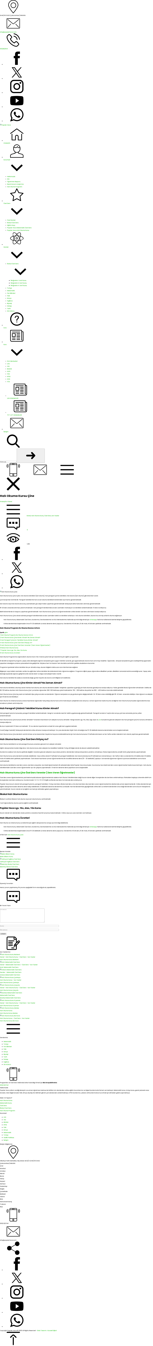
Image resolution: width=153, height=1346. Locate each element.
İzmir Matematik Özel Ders (9, 967)
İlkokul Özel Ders (5, 1108)
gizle (6, 632)
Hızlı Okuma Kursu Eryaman (9, 1006)
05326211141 (4, 49)
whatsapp (93, 620)
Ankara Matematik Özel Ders (10, 975)
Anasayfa (3, 501)
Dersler (2, 972)
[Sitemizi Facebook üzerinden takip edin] (17, 64)
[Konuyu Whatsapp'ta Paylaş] (17, 588)
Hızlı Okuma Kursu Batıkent (9, 960)
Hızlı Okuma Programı (7, 1111)
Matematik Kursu (6, 1103)
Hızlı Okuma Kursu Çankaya (9, 983)
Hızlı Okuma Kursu (37, 516)
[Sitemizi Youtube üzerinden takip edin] (17, 107)
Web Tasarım (41, 1331)
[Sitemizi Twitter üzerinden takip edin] (17, 79)
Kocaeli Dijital (52, 1331)
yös (100, 720)
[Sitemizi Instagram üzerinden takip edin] (17, 93)
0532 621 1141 (4, 1085)
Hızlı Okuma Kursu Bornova (9, 1021)
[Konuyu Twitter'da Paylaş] (17, 574)
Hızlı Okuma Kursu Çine (15, 835)
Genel (10, 501)
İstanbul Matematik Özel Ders (10, 998)
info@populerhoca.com (8, 32)
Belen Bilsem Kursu (6, 857)
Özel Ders (47, 516)
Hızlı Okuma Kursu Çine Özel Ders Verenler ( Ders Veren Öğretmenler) (37, 772)
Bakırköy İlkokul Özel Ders (9, 867)
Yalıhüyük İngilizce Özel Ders (9, 862)
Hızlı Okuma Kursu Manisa (9, 1013)
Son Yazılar (55, 516)
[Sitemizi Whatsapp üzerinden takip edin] (17, 121)
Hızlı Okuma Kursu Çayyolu (9, 990)
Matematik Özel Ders (13, 965)
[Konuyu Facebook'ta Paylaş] (17, 560)
